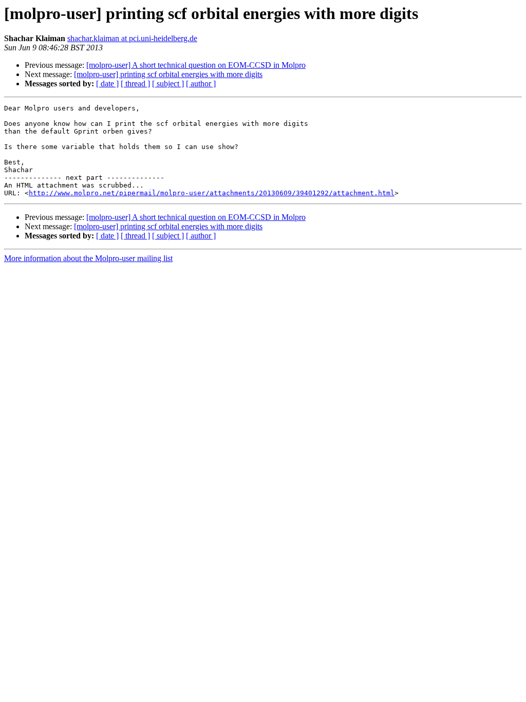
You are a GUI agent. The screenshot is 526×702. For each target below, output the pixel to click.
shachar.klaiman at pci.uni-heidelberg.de (132, 38)
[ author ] (201, 83)
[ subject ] (168, 83)
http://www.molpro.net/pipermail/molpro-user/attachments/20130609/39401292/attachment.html (211, 193)
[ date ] (107, 83)
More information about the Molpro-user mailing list (88, 258)
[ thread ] (135, 83)
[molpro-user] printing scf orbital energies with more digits (168, 74)
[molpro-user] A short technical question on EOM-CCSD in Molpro (196, 65)
